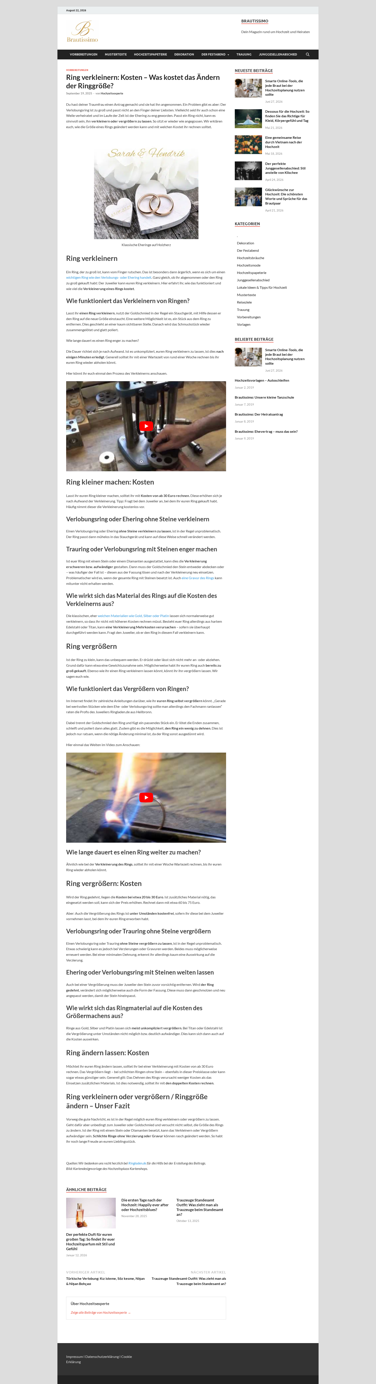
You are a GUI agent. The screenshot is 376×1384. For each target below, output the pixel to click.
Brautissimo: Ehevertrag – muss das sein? (266, 431)
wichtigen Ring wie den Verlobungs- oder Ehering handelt (108, 277)
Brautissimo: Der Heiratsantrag (259, 414)
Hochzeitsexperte (112, 93)
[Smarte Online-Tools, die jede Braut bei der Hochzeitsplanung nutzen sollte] (248, 81)
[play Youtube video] (146, 426)
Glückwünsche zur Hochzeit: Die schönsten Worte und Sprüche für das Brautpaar (286, 196)
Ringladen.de (137, 1163)
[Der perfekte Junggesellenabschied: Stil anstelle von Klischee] (248, 164)
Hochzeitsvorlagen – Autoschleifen (262, 380)
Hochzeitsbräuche (250, 258)
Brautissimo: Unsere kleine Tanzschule (264, 397)
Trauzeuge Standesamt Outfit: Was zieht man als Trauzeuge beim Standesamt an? (199, 1207)
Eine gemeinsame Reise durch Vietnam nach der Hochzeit (283, 142)
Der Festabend (213, 54)
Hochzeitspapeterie (150, 54)
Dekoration (184, 54)
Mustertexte (116, 54)
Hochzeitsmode (248, 265)
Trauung (244, 54)
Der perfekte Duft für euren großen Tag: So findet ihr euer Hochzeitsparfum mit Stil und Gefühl (90, 1241)
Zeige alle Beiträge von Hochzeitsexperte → (101, 1312)
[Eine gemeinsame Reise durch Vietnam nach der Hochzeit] (248, 138)
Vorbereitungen (83, 54)
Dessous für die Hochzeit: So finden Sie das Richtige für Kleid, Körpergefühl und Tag (287, 115)
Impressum (74, 1356)
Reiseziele (244, 302)
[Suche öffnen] (307, 55)
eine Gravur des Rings (198, 578)
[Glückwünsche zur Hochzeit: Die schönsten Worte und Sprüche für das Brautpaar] (248, 190)
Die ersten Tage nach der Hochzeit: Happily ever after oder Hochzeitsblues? (145, 1205)
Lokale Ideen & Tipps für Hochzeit (262, 287)
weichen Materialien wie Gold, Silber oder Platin (133, 616)
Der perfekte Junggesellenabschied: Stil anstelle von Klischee (285, 168)
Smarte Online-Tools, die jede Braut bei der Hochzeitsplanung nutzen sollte (285, 87)
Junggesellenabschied (278, 54)
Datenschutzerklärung (102, 1356)
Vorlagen (243, 324)
